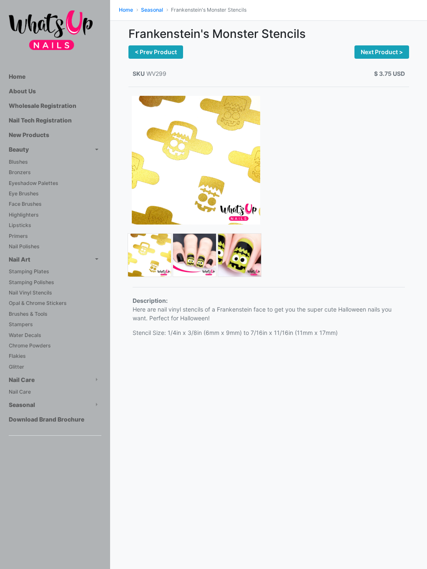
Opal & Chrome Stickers (38, 303)
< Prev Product (156, 51)
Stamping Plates (29, 271)
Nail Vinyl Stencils (30, 292)
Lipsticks (20, 225)
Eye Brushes (24, 193)
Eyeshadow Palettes (33, 183)
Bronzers (20, 172)
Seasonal (22, 404)
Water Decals (25, 335)
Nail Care (22, 379)
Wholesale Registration (42, 105)
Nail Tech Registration (40, 120)
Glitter (16, 367)
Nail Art (19, 259)
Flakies (17, 356)
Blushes (18, 162)
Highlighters (24, 215)
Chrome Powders (30, 345)
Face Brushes (25, 204)
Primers (18, 236)
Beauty (19, 149)
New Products (29, 134)
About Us (22, 91)
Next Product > (382, 51)
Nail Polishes (24, 246)
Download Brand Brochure (46, 419)
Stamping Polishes (31, 282)
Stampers (21, 324)
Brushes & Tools (28, 314)
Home (17, 76)
